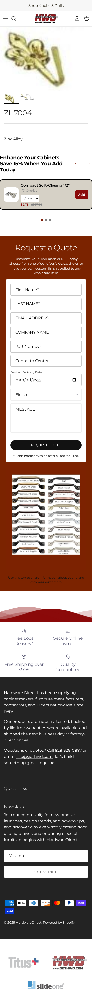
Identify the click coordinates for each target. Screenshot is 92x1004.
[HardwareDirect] (46, 18)
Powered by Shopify (59, 922)
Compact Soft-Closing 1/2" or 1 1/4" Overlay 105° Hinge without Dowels (47, 185)
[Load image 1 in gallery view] (46, 59)
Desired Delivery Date (26, 372)
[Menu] (5, 18)
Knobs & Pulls (51, 5)
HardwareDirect (28, 922)
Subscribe (45, 872)
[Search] (16, 18)
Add (81, 194)
